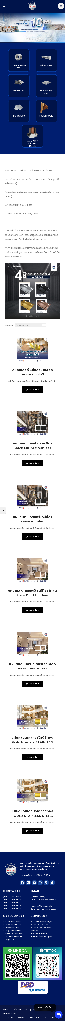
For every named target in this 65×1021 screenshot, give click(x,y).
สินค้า (26, 1009)
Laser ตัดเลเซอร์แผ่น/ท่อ (42, 921)
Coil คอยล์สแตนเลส (13, 921)
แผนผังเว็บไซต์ (9, 1013)
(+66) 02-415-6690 (12, 899)
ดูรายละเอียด (32, 389)
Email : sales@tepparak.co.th (43, 899)
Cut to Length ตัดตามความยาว (41, 929)
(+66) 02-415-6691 (11, 902)
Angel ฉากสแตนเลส (13, 930)
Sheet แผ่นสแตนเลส (13, 924)
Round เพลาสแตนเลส (13, 933)
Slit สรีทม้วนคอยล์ (40, 933)
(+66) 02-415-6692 (12, 905)
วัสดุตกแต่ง (9, 939)
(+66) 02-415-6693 (12, 908)
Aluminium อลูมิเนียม (13, 936)
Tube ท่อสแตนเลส (12, 927)
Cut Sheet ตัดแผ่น (40, 924)
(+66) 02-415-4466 (12, 896)
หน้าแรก (6, 1009)
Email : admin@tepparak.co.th (44, 909)
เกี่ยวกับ (17, 1009)
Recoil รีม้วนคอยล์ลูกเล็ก (43, 936)
